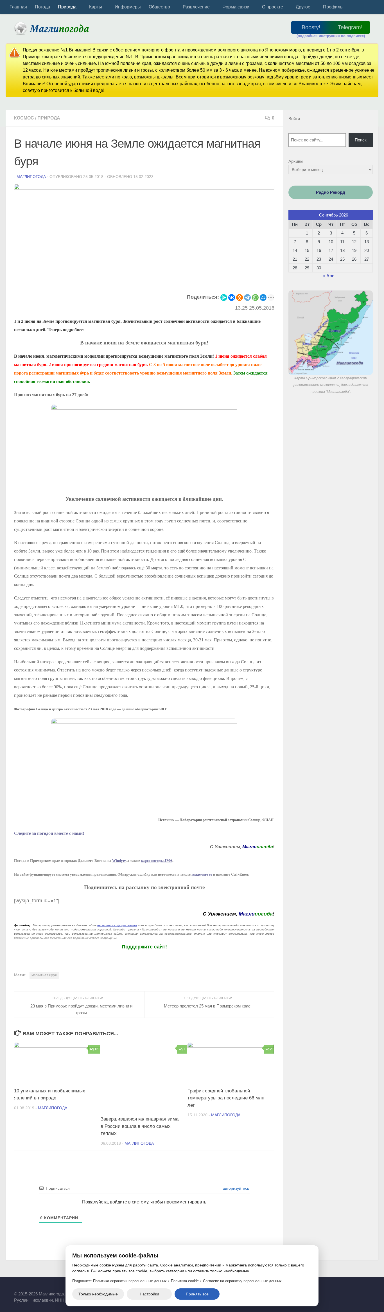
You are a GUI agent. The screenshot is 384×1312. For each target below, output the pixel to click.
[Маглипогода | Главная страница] (53, 28)
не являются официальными (117, 925)
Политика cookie (185, 1281)
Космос (24, 118)
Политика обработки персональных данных (130, 1281)
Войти (294, 118)
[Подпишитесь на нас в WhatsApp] (352, 1291)
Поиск (361, 139)
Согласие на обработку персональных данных (242, 1281)
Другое (303, 6)
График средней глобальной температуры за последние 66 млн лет (226, 1098)
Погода (42, 6)
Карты (95, 6)
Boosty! (311, 27)
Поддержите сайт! (144, 947)
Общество (159, 6)
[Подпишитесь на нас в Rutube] (330, 1291)
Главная (18, 6)
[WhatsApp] (255, 297)
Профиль (332, 6)
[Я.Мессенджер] (223, 297)
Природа (67, 6)
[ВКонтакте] (231, 297)
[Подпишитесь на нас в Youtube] (360, 1291)
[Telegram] (247, 297)
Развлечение (196, 6)
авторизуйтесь (235, 1188)
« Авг (328, 275)
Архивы (295, 161)
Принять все (197, 1294)
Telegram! (350, 27)
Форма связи (235, 6)
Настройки (149, 1294)
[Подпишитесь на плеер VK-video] (345, 1291)
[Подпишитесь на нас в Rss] (367, 1291)
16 (96, 1049)
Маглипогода (31, 176)
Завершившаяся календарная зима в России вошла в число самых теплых (140, 1126)
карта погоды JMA (156, 860)
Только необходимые (98, 1294)
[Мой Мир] (263, 297)
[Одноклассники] (239, 297)
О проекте (272, 6)
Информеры (128, 6)
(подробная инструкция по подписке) (331, 36)
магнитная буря (44, 975)
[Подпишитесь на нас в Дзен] (338, 1291)
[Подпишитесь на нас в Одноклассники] (323, 1291)
